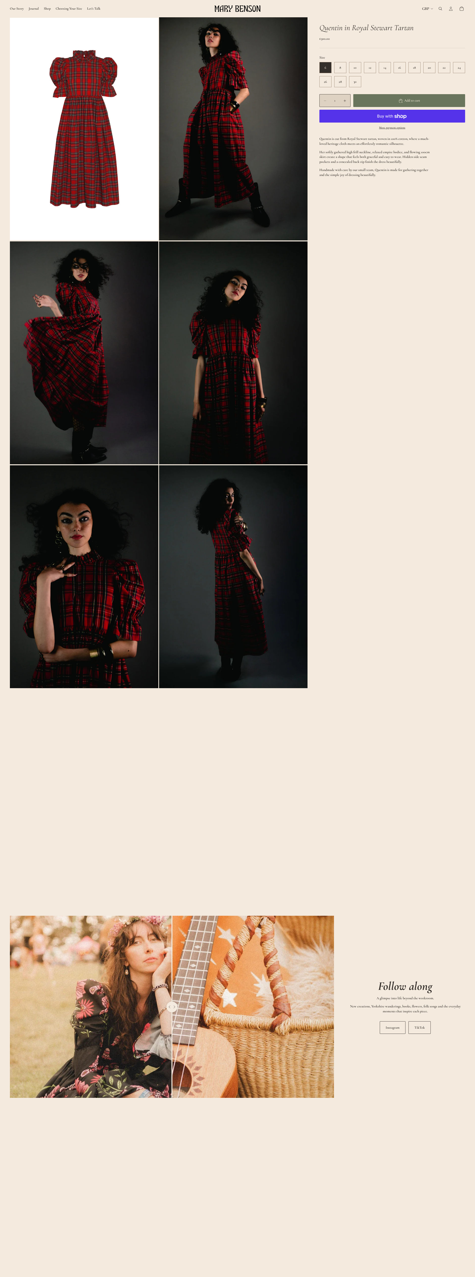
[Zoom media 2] (233, 128)
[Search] (440, 8)
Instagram (393, 1027)
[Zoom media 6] (233, 576)
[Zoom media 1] (84, 128)
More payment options (392, 127)
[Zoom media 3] (84, 352)
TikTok (419, 1027)
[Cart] (461, 8)
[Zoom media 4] (233, 352)
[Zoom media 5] (84, 576)
